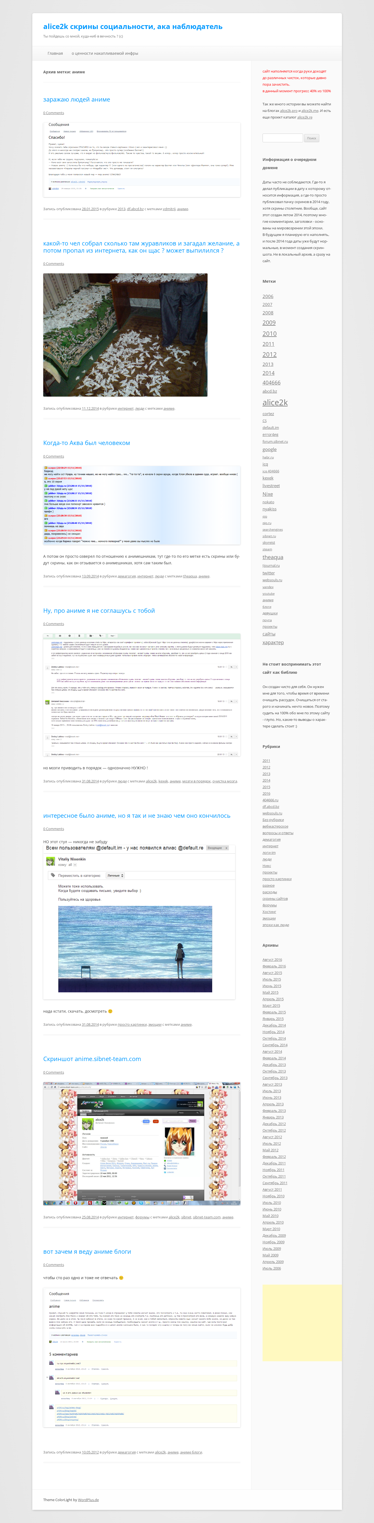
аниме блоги (191, 1452)
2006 (268, 296)
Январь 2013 (273, 1117)
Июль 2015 (272, 979)
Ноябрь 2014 (273, 1031)
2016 (266, 793)
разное (269, 885)
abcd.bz (270, 391)
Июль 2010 (272, 1202)
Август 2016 (272, 959)
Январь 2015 (273, 1018)
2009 (269, 322)
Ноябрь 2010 (273, 1195)
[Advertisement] (309, 1323)
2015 (266, 786)
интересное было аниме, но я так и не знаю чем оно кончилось (137, 815)
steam (267, 549)
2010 (270, 333)
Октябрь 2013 (274, 1071)
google (270, 449)
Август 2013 (272, 1084)
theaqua (190, 576)
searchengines (273, 529)
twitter (269, 573)
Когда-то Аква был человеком (86, 442)
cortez (268, 413)
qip (265, 516)
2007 (267, 304)
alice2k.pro (289, 110)
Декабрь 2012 (274, 1123)
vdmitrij (169, 208)
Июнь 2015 (272, 985)
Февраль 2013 (274, 1110)
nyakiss (270, 508)
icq (265, 464)
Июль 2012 (272, 1143)
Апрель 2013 (273, 1104)
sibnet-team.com (207, 1217)
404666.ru (270, 799)
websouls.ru (272, 579)
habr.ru (268, 457)
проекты (270, 626)
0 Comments (53, 112)
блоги (267, 607)
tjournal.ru (271, 565)
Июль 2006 (272, 1268)
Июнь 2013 (272, 1097)
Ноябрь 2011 (273, 1169)
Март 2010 (271, 1228)
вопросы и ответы (278, 832)
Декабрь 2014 (274, 1025)
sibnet (186, 1217)
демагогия (127, 576)
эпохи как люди (276, 924)
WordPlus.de (88, 1499)
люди (139, 408)
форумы (142, 1217)
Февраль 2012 (274, 1156)
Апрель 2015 (273, 998)
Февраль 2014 (274, 1058)
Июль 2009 (272, 1248)
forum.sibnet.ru (275, 441)
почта (267, 620)
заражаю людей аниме (76, 99)
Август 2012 (272, 1136)
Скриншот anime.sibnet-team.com (92, 1058)
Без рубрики (273, 819)
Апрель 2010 (273, 1222)
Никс (267, 865)
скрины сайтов (275, 898)
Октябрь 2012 (274, 1130)
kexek (163, 781)
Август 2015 (272, 972)
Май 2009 (270, 1255)
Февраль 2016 (274, 966)
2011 (269, 344)
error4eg (270, 434)
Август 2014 (272, 1051)
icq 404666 (271, 471)
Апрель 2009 (273, 1261)
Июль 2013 (272, 1090)
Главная (55, 53)
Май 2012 (270, 1150)
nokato (268, 501)
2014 (269, 373)
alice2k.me (309, 110)
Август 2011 (272, 1189)
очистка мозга (224, 781)
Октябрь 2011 (274, 1176)
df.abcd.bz (135, 208)
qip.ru (267, 523)
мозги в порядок (196, 781)
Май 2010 (270, 1215)
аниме (182, 208)
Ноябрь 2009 (273, 1241)
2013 (121, 208)
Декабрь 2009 (274, 1235)
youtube (269, 594)
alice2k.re (304, 117)
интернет (126, 408)
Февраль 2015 (274, 1012)
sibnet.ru (269, 536)
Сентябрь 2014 (275, 1044)
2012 (270, 354)
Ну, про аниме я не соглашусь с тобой (99, 610)
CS (265, 420)
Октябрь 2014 (274, 1038)
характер (273, 642)
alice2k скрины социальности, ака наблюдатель (133, 26)
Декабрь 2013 (274, 1064)
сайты (269, 634)
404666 (272, 382)
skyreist (269, 542)
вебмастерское (275, 826)
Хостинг (269, 911)
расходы (270, 891)
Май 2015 (270, 992)
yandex (268, 587)
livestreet (271, 485)
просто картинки (132, 1024)
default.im (271, 427)
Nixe (268, 493)
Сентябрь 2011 (275, 1182)
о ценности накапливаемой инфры (105, 53)
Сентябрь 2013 (275, 1077)
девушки (270, 613)
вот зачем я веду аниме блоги (87, 1251)
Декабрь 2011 (274, 1163)
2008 (268, 313)
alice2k (151, 781)
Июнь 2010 (272, 1209)
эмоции (155, 1024)
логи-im (269, 852)
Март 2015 (271, 1005)
